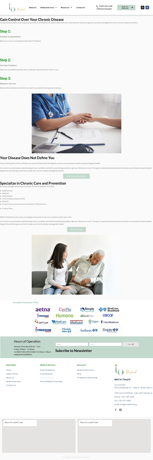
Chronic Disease (47, 377)
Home (8, 370)
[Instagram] (142, 7)
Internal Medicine (47, 370)
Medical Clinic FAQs (85, 370)
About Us (32, 7)
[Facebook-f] (147, 7)
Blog (79, 374)
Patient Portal (12, 374)
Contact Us (80, 7)
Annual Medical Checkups (51, 381)
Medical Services (47, 7)
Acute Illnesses (46, 374)
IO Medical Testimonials (87, 377)
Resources (65, 7)
